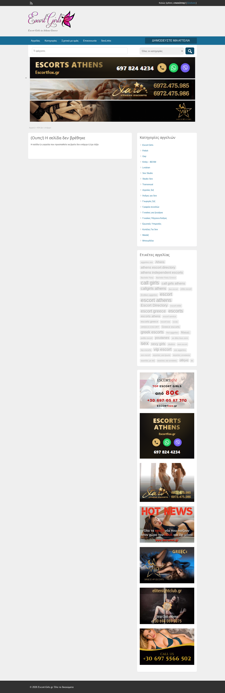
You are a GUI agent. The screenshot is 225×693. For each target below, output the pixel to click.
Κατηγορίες (51, 40)
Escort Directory (154, 305)
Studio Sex (147, 179)
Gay (144, 156)
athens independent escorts (162, 272)
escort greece (153, 311)
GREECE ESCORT (150, 327)
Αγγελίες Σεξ (148, 190)
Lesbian (146, 167)
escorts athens (150, 316)
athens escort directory (158, 267)
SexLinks (106, 40)
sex (145, 343)
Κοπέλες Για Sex (150, 229)
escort (166, 294)
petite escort (146, 338)
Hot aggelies (172, 332)
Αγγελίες (35, 40)
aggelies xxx (147, 262)
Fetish (145, 150)
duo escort (173, 289)
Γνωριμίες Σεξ (148, 201)
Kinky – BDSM (149, 162)
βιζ (192, 361)
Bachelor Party (147, 278)
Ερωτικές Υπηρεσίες (151, 224)
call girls (150, 283)
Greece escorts (171, 326)
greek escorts (152, 332)
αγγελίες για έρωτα (161, 355)
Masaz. (185, 332)
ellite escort (186, 289)
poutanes (162, 338)
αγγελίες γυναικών (181, 355)
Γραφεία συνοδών (150, 207)
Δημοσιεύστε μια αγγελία (171, 40)
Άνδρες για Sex (149, 195)
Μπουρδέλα (148, 240)
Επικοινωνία (90, 40)
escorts (175, 311)
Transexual (147, 184)
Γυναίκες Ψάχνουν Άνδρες (154, 218)
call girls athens (173, 283)
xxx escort (145, 355)
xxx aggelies (180, 350)
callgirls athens (153, 288)
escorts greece (149, 321)
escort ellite (175, 306)
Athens (160, 262)
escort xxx (165, 322)
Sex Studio (147, 173)
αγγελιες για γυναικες (167, 360)
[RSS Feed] (31, 2)
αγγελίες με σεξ (148, 360)
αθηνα (184, 360)
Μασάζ (145, 235)
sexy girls (158, 344)
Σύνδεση (191, 3)
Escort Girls (147, 145)
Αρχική (32, 128)
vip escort (162, 349)
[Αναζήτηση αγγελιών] (189, 50)
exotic (175, 322)
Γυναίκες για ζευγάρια (152, 212)
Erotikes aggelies (149, 295)
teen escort (182, 344)
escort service (169, 316)
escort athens (156, 300)
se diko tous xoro (180, 338)
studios (171, 344)
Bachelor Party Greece (166, 278)
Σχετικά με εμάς (70, 40)
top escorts (146, 350)
